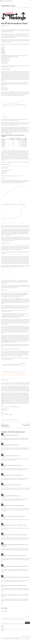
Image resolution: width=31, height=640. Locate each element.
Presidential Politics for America (8, 6)
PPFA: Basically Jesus (26, 425)
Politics (13, 7)
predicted (7, 225)
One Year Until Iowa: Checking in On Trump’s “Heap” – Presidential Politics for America (13, 585)
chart (14, 131)
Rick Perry (2, 48)
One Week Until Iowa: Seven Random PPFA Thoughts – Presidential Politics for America (16, 566)
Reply (4, 436)
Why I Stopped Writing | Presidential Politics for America (11, 495)
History (16, 7)
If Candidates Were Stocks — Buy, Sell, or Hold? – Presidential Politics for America (15, 534)
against (2, 232)
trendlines (15, 95)
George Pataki (3, 53)
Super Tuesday (26, 328)
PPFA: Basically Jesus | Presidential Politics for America (11, 435)
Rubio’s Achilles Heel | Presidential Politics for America (11, 455)
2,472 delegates (24, 293)
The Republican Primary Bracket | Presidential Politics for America (13, 475)
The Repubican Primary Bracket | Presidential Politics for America (12, 465)
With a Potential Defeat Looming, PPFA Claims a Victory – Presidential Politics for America (16, 577)
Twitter (19, 7)
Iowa (25, 204)
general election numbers (22, 280)
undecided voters (13, 387)
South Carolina (7, 266)
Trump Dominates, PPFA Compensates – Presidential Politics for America (13, 505)
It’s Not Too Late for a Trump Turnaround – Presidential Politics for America (14, 516)
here (28, 29)
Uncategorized (3, 630)
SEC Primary (3, 336)
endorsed (14, 232)
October (16, 56)
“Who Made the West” (26, 7)
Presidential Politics (3, 629)
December (7, 56)
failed (11, 128)
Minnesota (3, 317)
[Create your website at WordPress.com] (15, 1)
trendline (16, 182)
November (10, 56)
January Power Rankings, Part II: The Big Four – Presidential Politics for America (14, 555)
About (21, 7)
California (14, 313)
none (14, 345)
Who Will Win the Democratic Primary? (5, 425)
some (10, 229)
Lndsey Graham (3, 52)
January (4, 56)
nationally (15, 265)
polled (5, 129)
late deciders (11, 122)
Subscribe (27, 622)
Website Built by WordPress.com (26, 636)
